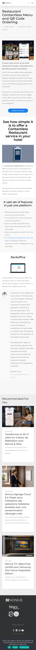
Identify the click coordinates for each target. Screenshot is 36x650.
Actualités (21, 27)
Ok (9, 647)
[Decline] (34, 644)
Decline (15, 647)
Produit (5, 29)
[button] (32, 3)
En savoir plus (24, 647)
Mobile (28, 27)
